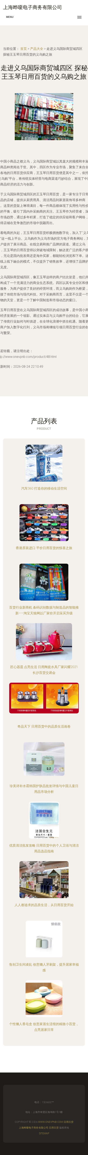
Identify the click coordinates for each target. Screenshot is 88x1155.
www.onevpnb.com (50, 1122)
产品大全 (36, 49)
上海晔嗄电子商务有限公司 (33, 1127)
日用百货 (68, 1122)
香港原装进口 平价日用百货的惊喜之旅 (44, 548)
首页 (23, 49)
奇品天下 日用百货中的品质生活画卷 (44, 726)
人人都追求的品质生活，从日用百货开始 (44, 905)
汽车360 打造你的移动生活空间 (44, 488)
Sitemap (44, 1133)
